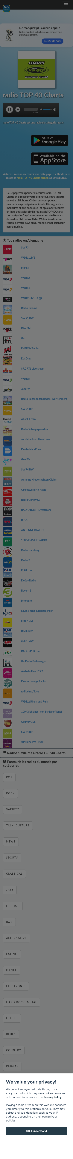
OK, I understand (36, 1130)
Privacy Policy (53, 1097)
